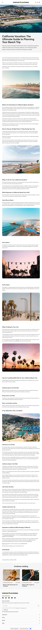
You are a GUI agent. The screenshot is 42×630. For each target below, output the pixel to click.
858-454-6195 (6, 609)
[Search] (35, 2)
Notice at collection (14, 628)
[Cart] (39, 2)
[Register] (38, 605)
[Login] (37, 2)
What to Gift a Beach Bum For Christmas (10, 585)
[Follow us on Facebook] (2, 597)
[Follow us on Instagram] (8, 597)
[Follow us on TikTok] (14, 597)
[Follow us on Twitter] (5, 597)
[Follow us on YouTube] (11, 597)
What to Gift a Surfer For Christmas (28, 585)
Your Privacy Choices (24, 628)
